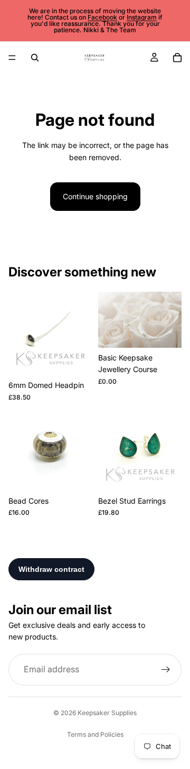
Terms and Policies (95, 734)
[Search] (34, 57)
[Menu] (12, 57)
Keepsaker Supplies (107, 713)
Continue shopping (95, 196)
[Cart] (177, 57)
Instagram (142, 17)
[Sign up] (166, 670)
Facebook (102, 17)
